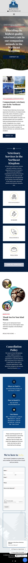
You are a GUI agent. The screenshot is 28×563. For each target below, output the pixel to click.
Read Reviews (8, 334)
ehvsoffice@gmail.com (14, 404)
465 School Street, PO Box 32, (14, 389)
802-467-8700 (14, 403)
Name (5, 470)
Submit (6, 507)
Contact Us (14, 57)
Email (5, 477)
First (4, 474)
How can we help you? (9, 488)
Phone (5, 483)
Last (15, 474)
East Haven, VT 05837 (14, 390)
